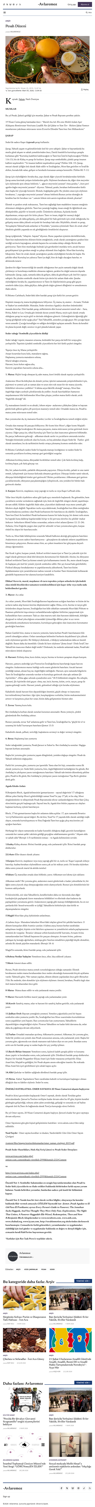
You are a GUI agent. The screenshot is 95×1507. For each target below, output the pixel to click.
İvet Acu (10, 1324)
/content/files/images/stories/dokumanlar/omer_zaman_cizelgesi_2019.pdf (39, 1143)
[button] (6, 1496)
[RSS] (20, 4)
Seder (52, 1269)
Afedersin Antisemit (57, 1460)
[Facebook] (4, 4)
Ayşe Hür (56, 1371)
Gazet (45, 1504)
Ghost (38, 1504)
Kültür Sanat (9, 1415)
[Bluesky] (10, 4)
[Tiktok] (17, 4)
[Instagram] (14, 4)
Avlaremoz (15, 31)
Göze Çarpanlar (31, 1269)
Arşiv (8, 21)
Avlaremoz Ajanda (11, 1460)
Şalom (22, 99)
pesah (43, 1269)
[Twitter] (7, 4)
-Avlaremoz (13, 1504)
